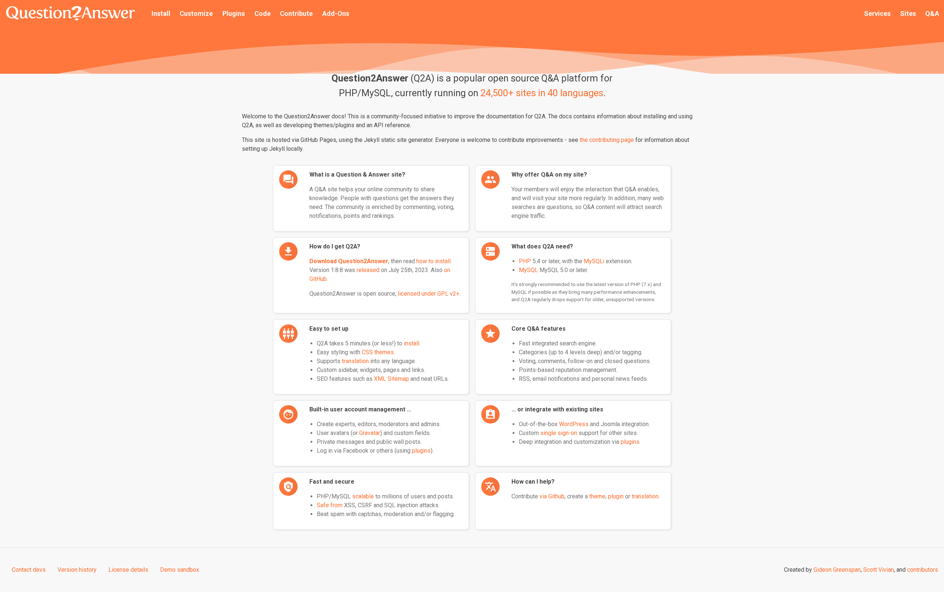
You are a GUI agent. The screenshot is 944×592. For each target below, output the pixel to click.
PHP (525, 261)
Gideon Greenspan (837, 569)
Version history (77, 569)
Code (262, 13)
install (411, 343)
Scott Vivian (878, 569)
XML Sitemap (391, 378)
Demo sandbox (179, 569)
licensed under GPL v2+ (428, 293)
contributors (922, 569)
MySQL (528, 270)
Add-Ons (335, 13)
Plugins (233, 13)
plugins (421, 450)
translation (355, 361)
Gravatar (369, 432)
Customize (196, 13)
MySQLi (594, 261)
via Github (552, 496)
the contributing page (607, 139)
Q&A (932, 13)
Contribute (296, 13)
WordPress (574, 424)
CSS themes (378, 352)
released (368, 270)
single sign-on (558, 432)
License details (128, 569)
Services (877, 13)
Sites (908, 13)
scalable (363, 496)
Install (161, 13)
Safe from (330, 505)
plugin (616, 496)
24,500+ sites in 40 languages (541, 92)
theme (597, 496)
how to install (433, 261)
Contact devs (29, 569)
